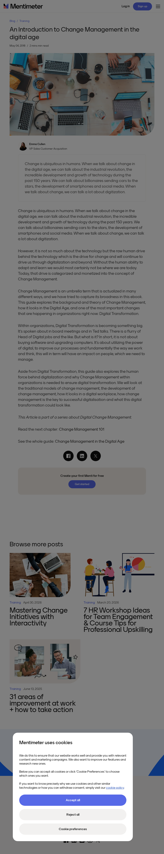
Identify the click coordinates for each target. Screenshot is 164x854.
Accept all (73, 800)
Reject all (72, 814)
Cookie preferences (73, 829)
